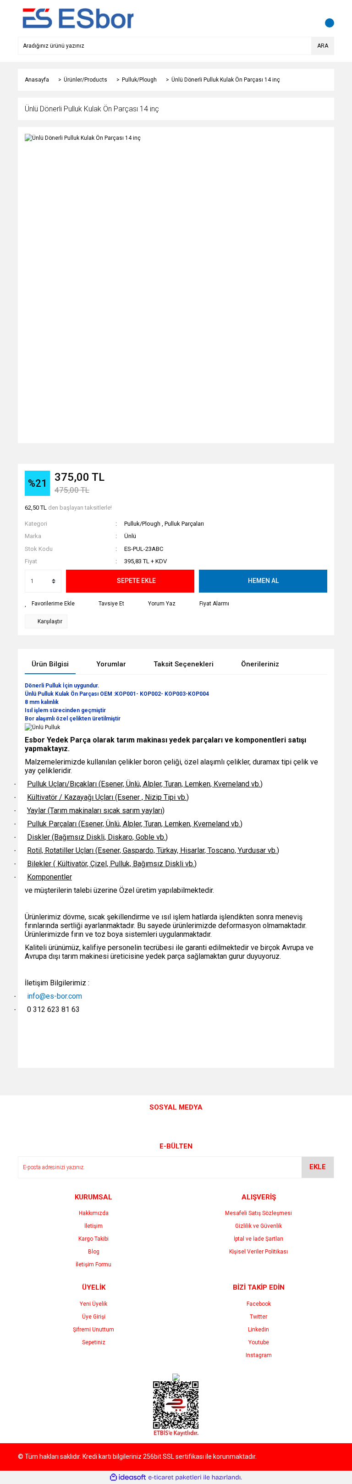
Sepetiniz (93, 1342)
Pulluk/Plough (142, 523)
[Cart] (325, 18)
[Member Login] (306, 18)
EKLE (317, 1167)
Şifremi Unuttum (93, 1329)
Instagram (259, 1355)
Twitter (258, 1317)
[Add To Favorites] (50, 603)
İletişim (93, 1226)
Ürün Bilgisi (50, 664)
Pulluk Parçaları (184, 523)
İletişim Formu (93, 1264)
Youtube (258, 1342)
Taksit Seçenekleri (184, 664)
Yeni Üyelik (93, 1304)
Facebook (259, 1304)
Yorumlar (111, 664)
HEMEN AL (263, 580)
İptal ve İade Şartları (258, 1239)
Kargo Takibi (93, 1239)
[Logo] (76, 18)
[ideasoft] (128, 1477)
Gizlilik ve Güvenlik (258, 1226)
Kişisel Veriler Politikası (258, 1251)
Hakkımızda (94, 1213)
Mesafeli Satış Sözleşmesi (258, 1213)
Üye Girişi (93, 1317)
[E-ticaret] (175, 1477)
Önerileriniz (260, 664)
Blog (93, 1251)
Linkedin (258, 1329)
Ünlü (130, 536)
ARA (322, 46)
